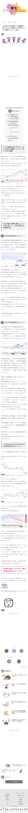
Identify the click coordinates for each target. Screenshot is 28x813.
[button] (21, 651)
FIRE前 (7, 799)
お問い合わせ (21, 795)
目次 (13, 111)
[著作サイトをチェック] (9, 661)
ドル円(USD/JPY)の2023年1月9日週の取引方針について (13, 138)
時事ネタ (21, 801)
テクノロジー (14, 806)
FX (3, 610)
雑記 (7, 797)
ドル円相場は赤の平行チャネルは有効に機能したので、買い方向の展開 (13, 116)
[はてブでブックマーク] (14, 651)
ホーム (7, 793)
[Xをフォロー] (19, 661)
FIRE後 (20, 799)
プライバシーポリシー (20, 793)
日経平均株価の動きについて (14, 128)
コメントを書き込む (14, 781)
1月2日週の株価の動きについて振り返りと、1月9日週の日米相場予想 (13, 123)
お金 (7, 804)
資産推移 (21, 804)
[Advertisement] (14, 60)
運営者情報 (7, 795)
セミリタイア (21, 797)
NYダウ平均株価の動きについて (14, 132)
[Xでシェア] (6, 651)
